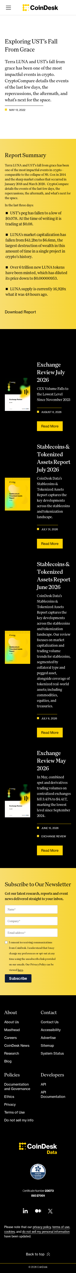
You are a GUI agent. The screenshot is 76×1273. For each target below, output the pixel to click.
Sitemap (47, 1045)
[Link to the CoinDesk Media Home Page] (40, 7)
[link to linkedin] (25, 1211)
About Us (11, 1022)
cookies (9, 1231)
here (20, 970)
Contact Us (49, 1022)
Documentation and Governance (17, 1086)
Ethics (9, 1096)
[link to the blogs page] (38, 1211)
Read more (49, 426)
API (43, 1084)
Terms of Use (14, 1112)
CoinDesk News (16, 1045)
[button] (7, 8)
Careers (10, 1038)
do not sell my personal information (46, 1231)
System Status (52, 1053)
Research (11, 1053)
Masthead (12, 1030)
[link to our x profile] (50, 1211)
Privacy (10, 1104)
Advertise (48, 1038)
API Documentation (53, 1094)
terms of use (60, 1227)
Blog (8, 1061)
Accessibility (51, 1030)
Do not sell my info (19, 1120)
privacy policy (42, 1227)
